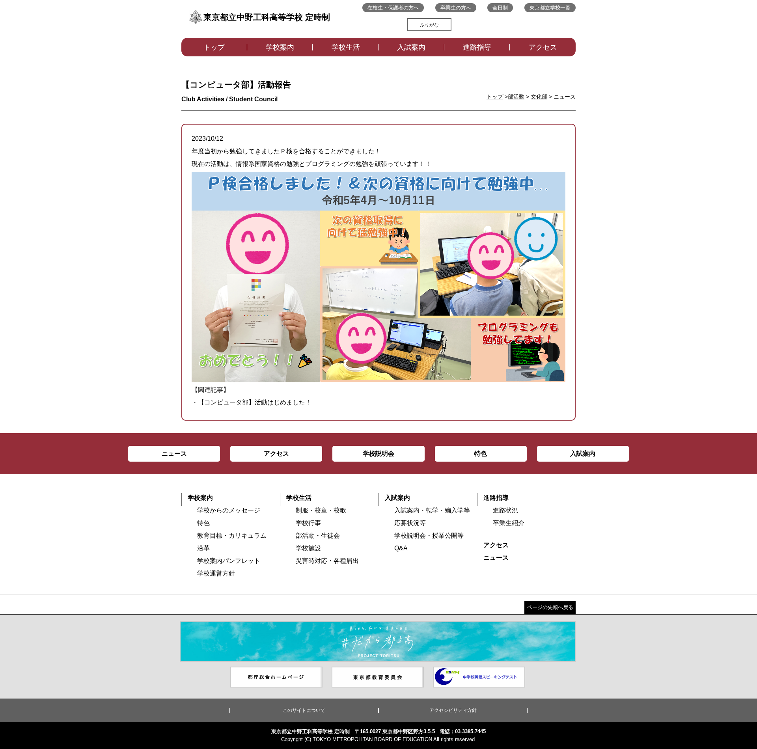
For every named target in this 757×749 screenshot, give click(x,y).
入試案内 (411, 47)
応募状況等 (410, 523)
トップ (214, 47)
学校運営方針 (216, 573)
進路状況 (505, 510)
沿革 (203, 548)
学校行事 (308, 523)
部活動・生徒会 (318, 535)
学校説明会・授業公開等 (429, 535)
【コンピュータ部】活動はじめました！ (254, 402)
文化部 (539, 96)
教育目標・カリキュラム (232, 535)
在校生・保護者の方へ (393, 8)
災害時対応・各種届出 (327, 560)
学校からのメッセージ (228, 510)
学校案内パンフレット (228, 560)
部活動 (516, 96)
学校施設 (308, 548)
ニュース (496, 557)
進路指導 (477, 47)
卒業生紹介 (508, 523)
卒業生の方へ (455, 8)
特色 (203, 523)
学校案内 (280, 47)
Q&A (401, 548)
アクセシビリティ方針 (453, 710)
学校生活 (346, 47)
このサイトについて (304, 710)
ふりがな (429, 25)
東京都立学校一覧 (550, 8)
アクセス (543, 47)
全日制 (500, 8)
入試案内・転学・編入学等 (432, 510)
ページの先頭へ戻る (550, 607)
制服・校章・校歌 (321, 510)
